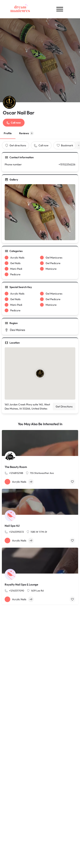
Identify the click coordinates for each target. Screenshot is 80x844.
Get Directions (64, 406)
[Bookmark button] (72, 482)
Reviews (25, 133)
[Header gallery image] (40, 60)
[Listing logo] (9, 102)
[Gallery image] (40, 212)
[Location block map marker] (40, 373)
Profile (8, 133)
